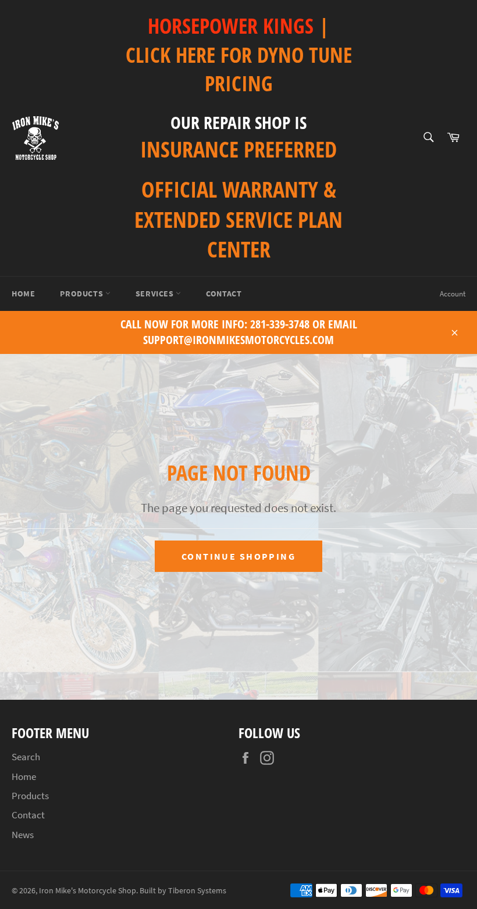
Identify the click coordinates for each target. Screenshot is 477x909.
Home (23, 293)
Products (82, 293)
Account (452, 294)
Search (26, 756)
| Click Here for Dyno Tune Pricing (239, 55)
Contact (223, 293)
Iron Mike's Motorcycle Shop (87, 891)
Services (156, 293)
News (23, 834)
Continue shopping (238, 556)
